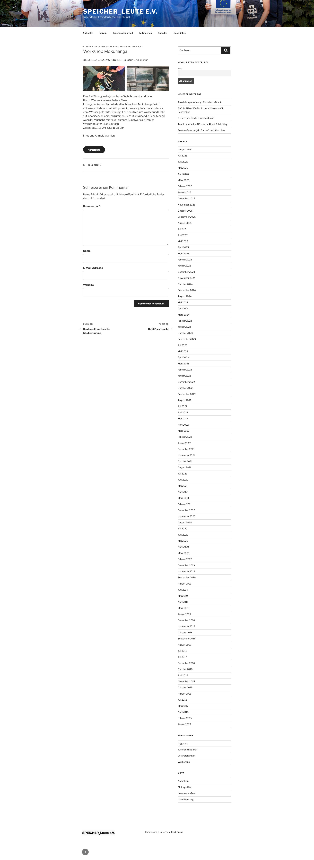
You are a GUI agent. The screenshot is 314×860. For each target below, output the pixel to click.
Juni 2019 (183, 589)
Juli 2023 (182, 345)
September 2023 (187, 339)
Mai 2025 (183, 241)
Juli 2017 (182, 656)
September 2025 (187, 216)
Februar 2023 (185, 369)
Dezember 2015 (186, 681)
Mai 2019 (183, 595)
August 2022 (184, 400)
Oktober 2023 (185, 333)
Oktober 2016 (185, 669)
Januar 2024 (184, 326)
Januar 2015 (184, 724)
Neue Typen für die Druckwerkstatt (196, 118)
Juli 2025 (182, 229)
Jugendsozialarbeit (123, 33)
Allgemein (95, 165)
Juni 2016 (183, 675)
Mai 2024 (183, 302)
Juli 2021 (182, 473)
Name (86, 250)
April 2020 (183, 546)
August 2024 (185, 296)
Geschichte (180, 33)
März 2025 (183, 253)
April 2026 (183, 174)
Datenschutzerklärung (171, 832)
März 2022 (183, 430)
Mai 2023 (183, 351)
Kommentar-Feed (187, 793)
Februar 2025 (185, 259)
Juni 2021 (183, 479)
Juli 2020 (182, 528)
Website (88, 284)
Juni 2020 (183, 534)
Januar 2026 (184, 192)
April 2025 (183, 247)
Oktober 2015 (185, 687)
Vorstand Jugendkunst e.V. (124, 46)
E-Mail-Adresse (93, 267)
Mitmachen (145, 33)
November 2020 (186, 516)
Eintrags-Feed (185, 787)
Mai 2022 (183, 418)
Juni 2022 (183, 412)
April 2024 (183, 308)
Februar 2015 (185, 718)
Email (180, 68)
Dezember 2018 (186, 620)
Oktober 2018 (185, 632)
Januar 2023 (184, 375)
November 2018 (186, 626)
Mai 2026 (183, 167)
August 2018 (184, 644)
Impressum (151, 832)
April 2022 (183, 424)
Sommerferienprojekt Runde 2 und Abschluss (201, 130)
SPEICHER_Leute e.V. (120, 11)
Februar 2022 (185, 436)
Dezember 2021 (186, 449)
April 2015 (183, 712)
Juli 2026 (182, 155)
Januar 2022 (184, 443)
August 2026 (185, 149)
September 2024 (187, 290)
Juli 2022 (182, 406)
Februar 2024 (185, 320)
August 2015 (184, 693)
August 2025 (185, 223)
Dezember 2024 (186, 271)
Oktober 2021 (185, 461)
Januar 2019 (184, 614)
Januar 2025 (184, 265)
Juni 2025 (183, 235)
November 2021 (186, 455)
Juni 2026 (183, 161)
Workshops (184, 761)
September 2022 (187, 394)
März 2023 (183, 363)
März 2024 (183, 314)
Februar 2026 (185, 186)
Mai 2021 (183, 485)
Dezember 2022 (186, 381)
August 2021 (184, 467)
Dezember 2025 (186, 198)
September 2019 (187, 577)
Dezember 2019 (186, 565)
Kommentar (91, 206)
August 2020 (185, 522)
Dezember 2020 (186, 510)
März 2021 (183, 498)
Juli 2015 (182, 699)
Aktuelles (88, 33)
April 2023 (183, 357)
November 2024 (186, 277)
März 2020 (184, 553)
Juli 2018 (182, 650)
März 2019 (183, 608)
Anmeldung (94, 149)
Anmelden (183, 781)
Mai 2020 (183, 540)
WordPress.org (185, 799)
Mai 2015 (183, 706)
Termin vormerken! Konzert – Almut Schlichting (202, 124)
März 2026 (183, 180)
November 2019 (186, 571)
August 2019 (184, 583)
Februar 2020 (185, 559)
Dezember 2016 (186, 663)
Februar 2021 (185, 504)
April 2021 (183, 491)
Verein (102, 33)
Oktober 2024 (185, 284)
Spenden (162, 33)
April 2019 (183, 602)
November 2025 (186, 204)
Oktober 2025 (185, 210)
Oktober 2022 (185, 388)
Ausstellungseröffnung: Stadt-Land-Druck (199, 102)
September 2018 (187, 638)
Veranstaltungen (186, 755)
